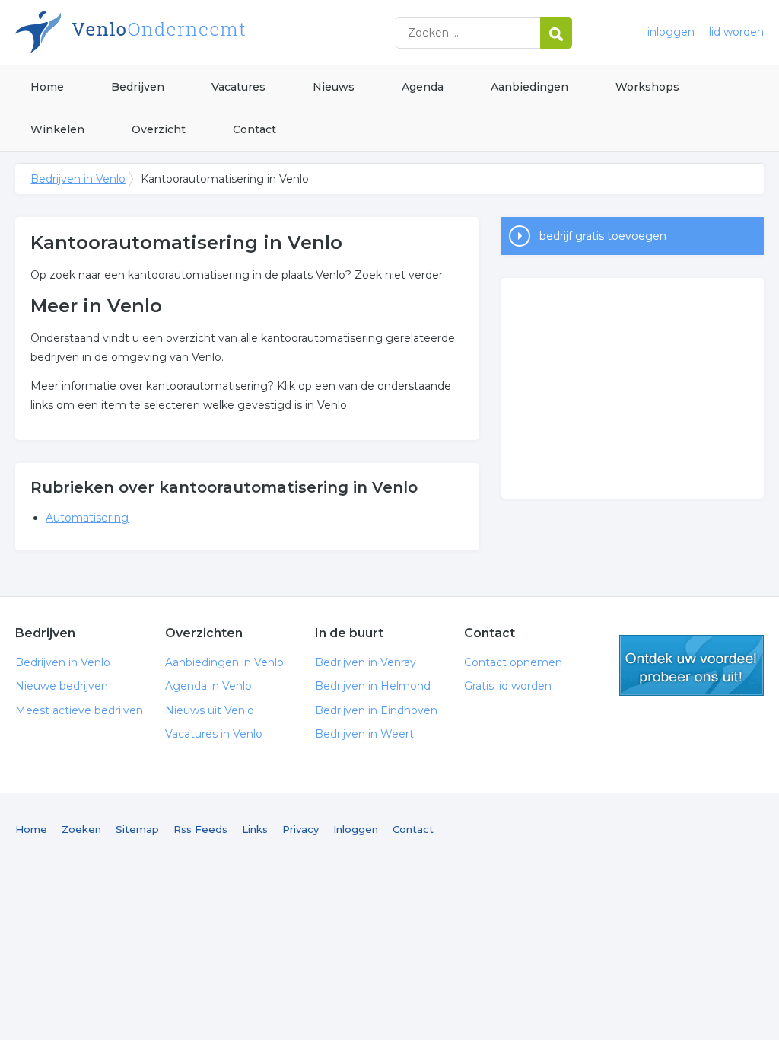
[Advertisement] (632, 388)
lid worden (736, 32)
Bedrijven (137, 87)
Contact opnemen (513, 662)
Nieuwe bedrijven (61, 686)
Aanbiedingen (529, 87)
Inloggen (355, 829)
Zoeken (81, 829)
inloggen (671, 32)
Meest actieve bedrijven (79, 710)
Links (255, 829)
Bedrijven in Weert (364, 734)
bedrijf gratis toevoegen (602, 236)
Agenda (423, 87)
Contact (254, 129)
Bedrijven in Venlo (205, 32)
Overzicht (159, 129)
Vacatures (238, 87)
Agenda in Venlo (208, 686)
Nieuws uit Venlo (209, 710)
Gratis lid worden (508, 686)
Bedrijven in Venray (365, 662)
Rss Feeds (200, 829)
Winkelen (57, 129)
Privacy (300, 829)
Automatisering (87, 518)
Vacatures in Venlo (213, 734)
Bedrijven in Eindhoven (376, 710)
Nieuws (334, 87)
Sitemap (137, 829)
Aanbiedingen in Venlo (224, 662)
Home (47, 87)
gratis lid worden (691, 665)
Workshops (647, 87)
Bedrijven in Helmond (373, 686)
